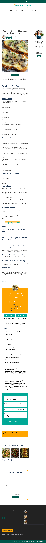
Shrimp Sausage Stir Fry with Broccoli (6, 460)
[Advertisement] (23, 19)
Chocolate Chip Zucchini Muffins (33, 520)
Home (11, 10)
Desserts (22, 10)
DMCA (30, 541)
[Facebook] (19, 1)
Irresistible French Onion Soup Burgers (12, 222)
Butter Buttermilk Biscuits (32, 515)
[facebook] (7, 38)
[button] (35, 10)
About (39, 56)
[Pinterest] (23, 1)
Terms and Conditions (40, 541)
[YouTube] (26, 1)
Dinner (16, 10)
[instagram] (9, 38)
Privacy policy (20, 541)
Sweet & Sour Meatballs (13, 460)
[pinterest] (11, 38)
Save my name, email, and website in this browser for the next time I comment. (16, 494)
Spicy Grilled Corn (23, 459)
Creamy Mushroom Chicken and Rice (12, 223)
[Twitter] (24, 1)
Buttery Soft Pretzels (32, 510)
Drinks (27, 10)
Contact (15, 541)
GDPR (34, 541)
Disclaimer (26, 541)
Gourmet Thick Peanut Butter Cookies (12, 221)
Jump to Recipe (15, 74)
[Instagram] (21, 1)
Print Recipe (9, 315)
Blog (32, 10)
